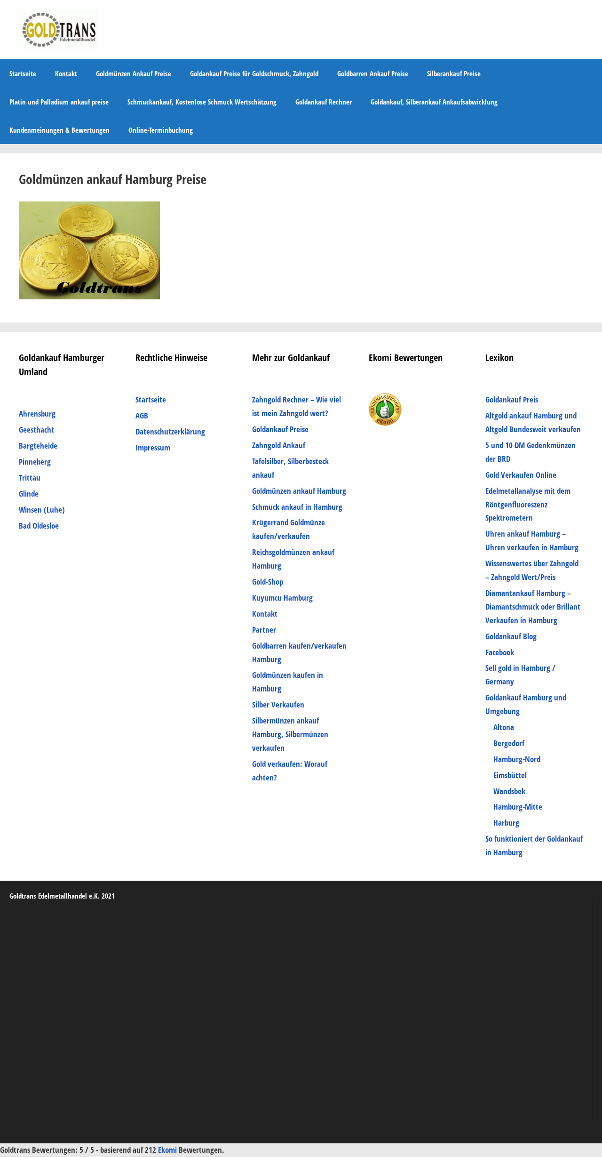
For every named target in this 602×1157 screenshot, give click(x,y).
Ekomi (168, 1149)
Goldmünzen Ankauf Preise (133, 73)
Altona (503, 727)
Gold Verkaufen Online (520, 474)
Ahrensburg (37, 413)
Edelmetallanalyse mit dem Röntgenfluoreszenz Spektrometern (527, 504)
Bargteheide (38, 445)
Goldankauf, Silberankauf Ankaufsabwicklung (434, 101)
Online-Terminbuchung (160, 130)
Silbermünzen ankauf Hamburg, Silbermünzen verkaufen (290, 734)
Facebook (499, 652)
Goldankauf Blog (511, 636)
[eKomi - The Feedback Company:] (385, 423)
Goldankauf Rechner (323, 101)
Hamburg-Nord (516, 759)
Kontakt (66, 73)
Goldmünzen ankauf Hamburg (299, 490)
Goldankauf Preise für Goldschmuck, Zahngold (254, 73)
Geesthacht (36, 429)
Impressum (152, 447)
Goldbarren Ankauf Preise (372, 73)
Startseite (22, 73)
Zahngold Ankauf (278, 445)
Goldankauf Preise (280, 429)
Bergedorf (508, 743)
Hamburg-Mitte (517, 806)
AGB (141, 415)
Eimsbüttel (510, 775)
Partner (264, 629)
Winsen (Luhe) (42, 509)
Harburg (506, 822)
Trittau (29, 477)
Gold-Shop (267, 581)
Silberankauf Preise (454, 73)
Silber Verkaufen (278, 704)
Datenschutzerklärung (170, 431)
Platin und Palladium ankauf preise (59, 101)
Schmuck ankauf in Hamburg (297, 506)
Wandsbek (509, 791)
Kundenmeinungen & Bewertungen (59, 130)
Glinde (29, 493)
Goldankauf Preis (511, 399)
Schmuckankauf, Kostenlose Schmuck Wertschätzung (202, 101)
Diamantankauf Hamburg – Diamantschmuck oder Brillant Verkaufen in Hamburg (532, 606)
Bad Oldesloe (39, 525)
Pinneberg (35, 461)
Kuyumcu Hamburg (282, 597)
